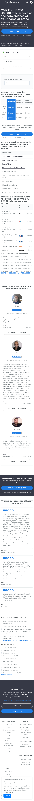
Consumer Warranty (25, 724)
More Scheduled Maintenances (15, 273)
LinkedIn (8, 774)
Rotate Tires (6, 164)
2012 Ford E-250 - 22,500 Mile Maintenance (17, 260)
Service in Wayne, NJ (9, 659)
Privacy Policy (25, 730)
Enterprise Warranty (25, 727)
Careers (8, 733)
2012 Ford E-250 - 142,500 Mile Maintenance (17, 271)
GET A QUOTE (17, 711)
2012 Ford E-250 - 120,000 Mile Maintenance (17, 268)
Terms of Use (25, 737)
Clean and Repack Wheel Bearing (14, 168)
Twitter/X (8, 777)
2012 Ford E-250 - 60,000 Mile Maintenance (17, 262)
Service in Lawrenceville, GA (12, 673)
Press (8, 727)
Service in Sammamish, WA (12, 667)
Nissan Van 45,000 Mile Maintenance (15, 626)
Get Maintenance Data (17, 67)
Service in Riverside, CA (10, 656)
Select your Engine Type (13, 79)
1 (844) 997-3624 (8, 700)
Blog (8, 751)
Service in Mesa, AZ (9, 650)
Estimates (8, 741)
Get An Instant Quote (17, 134)
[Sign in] (31, 2)
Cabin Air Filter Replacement (12, 156)
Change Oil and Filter (10, 160)
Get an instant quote (17, 31)
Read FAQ (17, 705)
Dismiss (7, 796)
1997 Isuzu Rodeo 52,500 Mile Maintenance (17, 629)
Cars (8, 738)
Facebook (8, 771)
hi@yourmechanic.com (23, 700)
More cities (6, 675)
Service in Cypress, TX (10, 664)
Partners (8, 748)
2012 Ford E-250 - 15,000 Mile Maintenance (17, 257)
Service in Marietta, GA (10, 670)
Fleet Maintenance (8, 730)
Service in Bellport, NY (10, 647)
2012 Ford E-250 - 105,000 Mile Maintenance (17, 265)
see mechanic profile (17, 332)
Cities (8, 735)
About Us (8, 724)
